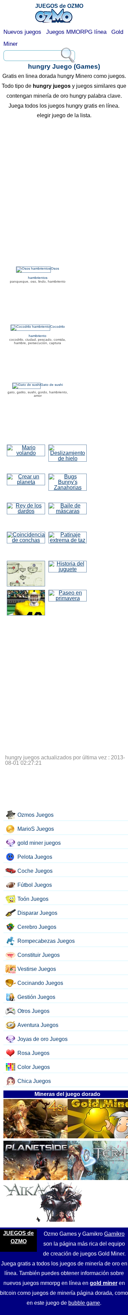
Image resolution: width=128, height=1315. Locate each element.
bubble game (84, 1303)
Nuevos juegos (22, 32)
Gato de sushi (52, 385)
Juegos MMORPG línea (76, 32)
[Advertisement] (64, 193)
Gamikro (114, 1234)
